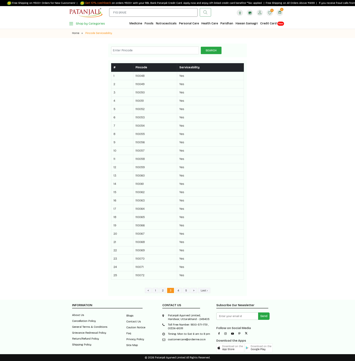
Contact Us (133, 321)
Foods (149, 23)
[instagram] (225, 333)
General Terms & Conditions (89, 327)
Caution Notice (135, 327)
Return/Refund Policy (85, 338)
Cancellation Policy (84, 321)
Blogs (129, 315)
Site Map (132, 345)
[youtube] (232, 333)
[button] (230, 347)
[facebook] (219, 333)
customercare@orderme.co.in (187, 339)
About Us (78, 315)
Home (75, 33)
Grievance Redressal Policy (89, 332)
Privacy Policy (135, 339)
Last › (204, 290)
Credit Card (271, 23)
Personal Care (189, 23)
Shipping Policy (81, 344)
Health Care (209, 23)
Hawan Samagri (247, 23)
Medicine (135, 23)
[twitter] (246, 333)
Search (211, 50)
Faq (128, 333)
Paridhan (226, 23)
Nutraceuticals (166, 23)
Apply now (184, 3)
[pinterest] (239, 333)
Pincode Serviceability (98, 33)
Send (263, 316)
